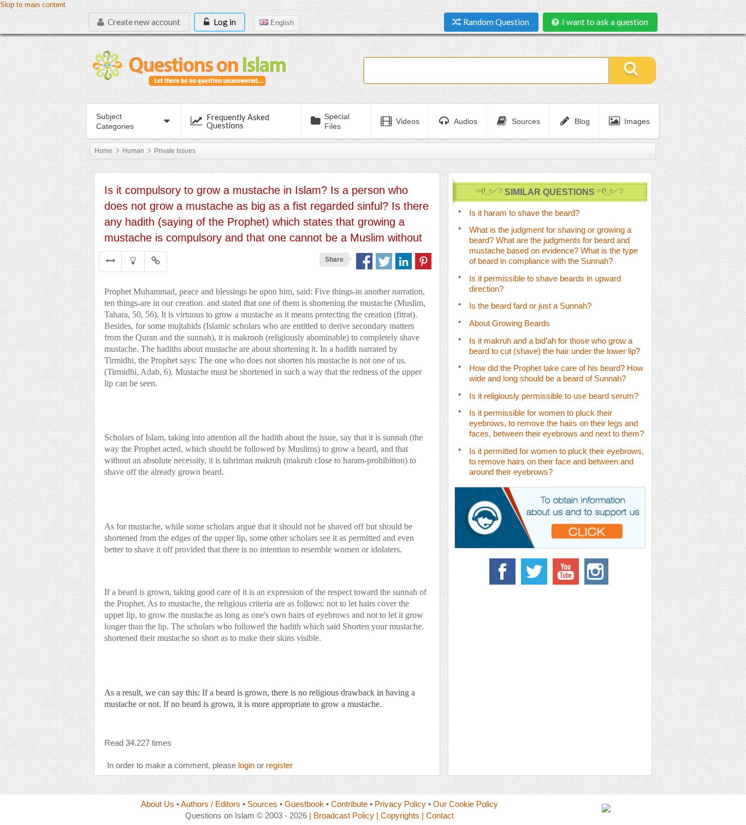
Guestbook (304, 804)
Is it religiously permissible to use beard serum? (553, 395)
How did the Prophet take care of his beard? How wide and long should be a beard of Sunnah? (556, 373)
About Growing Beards (509, 323)
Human (133, 151)
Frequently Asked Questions (237, 121)
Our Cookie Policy (465, 804)
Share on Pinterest (423, 261)
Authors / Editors (210, 804)
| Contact (438, 815)
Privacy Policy (400, 804)
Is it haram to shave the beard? (524, 212)
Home (103, 151)
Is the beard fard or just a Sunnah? (530, 305)
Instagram (597, 571)
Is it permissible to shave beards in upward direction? (545, 283)
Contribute (349, 804)
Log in (224, 22)
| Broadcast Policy (341, 815)
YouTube (566, 571)
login (246, 765)
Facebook (502, 571)
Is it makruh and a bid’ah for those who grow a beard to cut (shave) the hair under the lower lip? (554, 346)
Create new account (143, 22)
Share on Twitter (384, 261)
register (279, 765)
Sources (262, 804)
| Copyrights (397, 815)
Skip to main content (33, 5)
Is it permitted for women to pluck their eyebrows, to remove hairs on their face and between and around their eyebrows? (556, 461)
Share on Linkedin (403, 261)
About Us (157, 804)
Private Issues (175, 151)
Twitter (534, 571)
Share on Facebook (364, 261)
